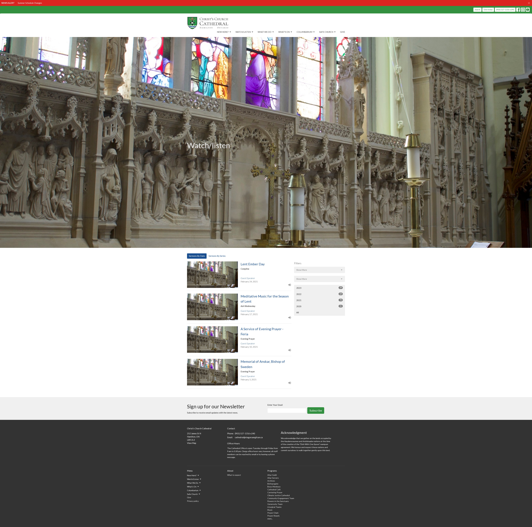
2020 (319, 306)
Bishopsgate (272, 484)
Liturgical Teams (274, 507)
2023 (319, 288)
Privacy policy (193, 501)
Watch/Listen (243, 32)
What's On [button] (191, 486)
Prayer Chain (272, 513)
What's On (284, 32)
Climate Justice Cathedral (278, 495)
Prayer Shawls (273, 516)
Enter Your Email (275, 405)
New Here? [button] (192, 475)
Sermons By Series (217, 256)
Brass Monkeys (274, 486)
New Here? (223, 32)
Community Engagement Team (280, 498)
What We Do (264, 32)
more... (270, 518)
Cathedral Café (274, 489)
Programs (272, 470)
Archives (271, 481)
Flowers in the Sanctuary (278, 501)
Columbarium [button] (192, 490)
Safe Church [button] (192, 494)
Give (342, 32)
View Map (191, 443)
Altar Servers (273, 478)
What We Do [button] (192, 483)
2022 (319, 294)
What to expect (234, 475)
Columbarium (304, 32)
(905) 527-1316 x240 (505, 9)
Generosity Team (274, 504)
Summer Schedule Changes (30, 3)
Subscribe (316, 410)
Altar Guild (272, 475)
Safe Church (326, 32)
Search (477, 9)
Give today (488, 9)
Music (270, 510)
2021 (319, 300)
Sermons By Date (197, 256)
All (297, 312)
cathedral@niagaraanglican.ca (249, 437)
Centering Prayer (274, 492)
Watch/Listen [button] (193, 479)
